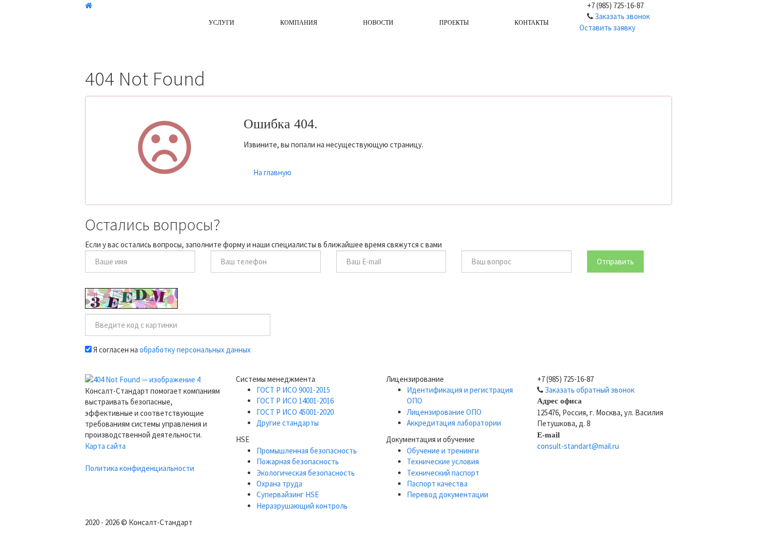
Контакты (531, 22)
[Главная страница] (127, 5)
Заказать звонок (622, 16)
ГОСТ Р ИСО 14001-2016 (295, 401)
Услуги (221, 22)
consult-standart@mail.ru (578, 446)
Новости (378, 22)
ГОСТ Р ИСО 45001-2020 (295, 412)
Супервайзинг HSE (287, 494)
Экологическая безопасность (305, 473)
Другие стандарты (287, 423)
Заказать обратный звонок (589, 390)
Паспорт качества (437, 484)
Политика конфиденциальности (139, 468)
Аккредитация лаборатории (454, 423)
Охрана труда (279, 484)
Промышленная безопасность (306, 451)
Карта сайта (105, 446)
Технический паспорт (443, 473)
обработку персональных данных (195, 350)
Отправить (615, 261)
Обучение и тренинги (443, 451)
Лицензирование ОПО (444, 412)
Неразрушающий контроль (302, 506)
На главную (272, 172)
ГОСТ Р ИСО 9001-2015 (293, 390)
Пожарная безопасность (297, 461)
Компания (298, 22)
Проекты (454, 22)
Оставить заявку (607, 27)
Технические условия (443, 461)
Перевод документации (447, 494)
